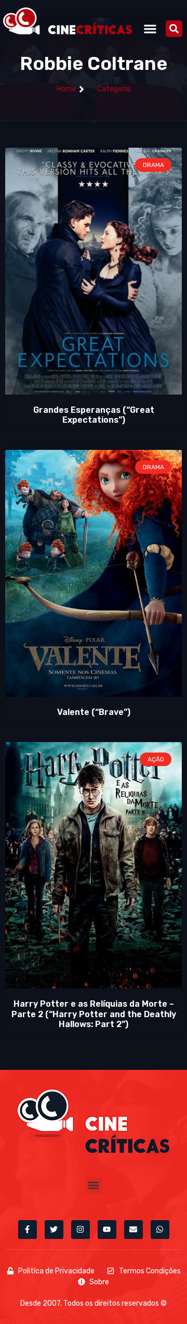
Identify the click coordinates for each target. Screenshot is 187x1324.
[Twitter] (54, 1229)
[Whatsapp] (160, 1229)
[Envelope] (133, 1229)
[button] (150, 28)
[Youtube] (107, 1229)
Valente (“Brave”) (93, 712)
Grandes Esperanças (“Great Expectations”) (93, 415)
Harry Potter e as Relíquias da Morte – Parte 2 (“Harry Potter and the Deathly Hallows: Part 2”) (93, 1014)
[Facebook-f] (27, 1229)
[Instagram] (80, 1229)
